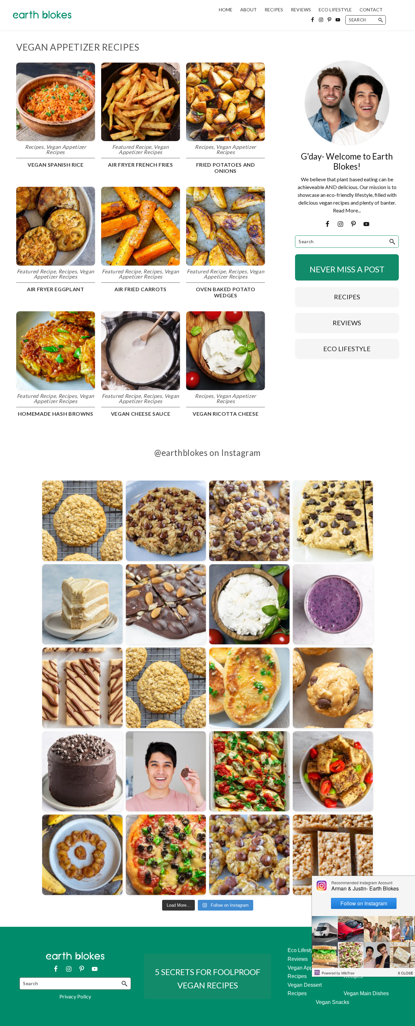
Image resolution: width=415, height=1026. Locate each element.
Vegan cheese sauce (141, 414)
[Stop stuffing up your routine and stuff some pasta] (249, 771)
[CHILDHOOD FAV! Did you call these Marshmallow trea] (333, 855)
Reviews (298, 959)
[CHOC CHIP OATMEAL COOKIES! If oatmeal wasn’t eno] (249, 521)
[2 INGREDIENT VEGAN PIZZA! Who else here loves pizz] (166, 855)
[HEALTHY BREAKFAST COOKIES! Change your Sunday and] (82, 521)
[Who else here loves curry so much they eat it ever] (249, 688)
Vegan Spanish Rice (56, 164)
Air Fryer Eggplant (55, 289)
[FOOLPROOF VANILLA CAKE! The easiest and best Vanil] (82, 604)
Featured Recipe (131, 147)
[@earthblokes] (207, 469)
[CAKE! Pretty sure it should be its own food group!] (82, 771)
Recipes (34, 147)
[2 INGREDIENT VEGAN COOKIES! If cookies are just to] (249, 855)
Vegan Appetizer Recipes (66, 149)
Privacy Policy (75, 996)
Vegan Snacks (332, 1002)
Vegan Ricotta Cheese (225, 414)
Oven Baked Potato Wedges (225, 292)
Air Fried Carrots (140, 289)
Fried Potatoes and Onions (225, 167)
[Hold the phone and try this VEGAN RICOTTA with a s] (249, 604)
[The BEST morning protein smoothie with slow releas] (333, 604)
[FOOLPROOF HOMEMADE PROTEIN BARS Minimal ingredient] (82, 688)
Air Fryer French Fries (140, 164)
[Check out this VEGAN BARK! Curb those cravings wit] (166, 604)
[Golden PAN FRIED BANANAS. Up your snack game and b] (82, 855)
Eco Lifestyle (302, 950)
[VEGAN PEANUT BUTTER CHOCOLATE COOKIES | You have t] (166, 771)
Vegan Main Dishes (366, 993)
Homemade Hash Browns (55, 414)
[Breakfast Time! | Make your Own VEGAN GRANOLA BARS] (333, 521)
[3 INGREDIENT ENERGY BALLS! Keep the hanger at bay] (333, 688)
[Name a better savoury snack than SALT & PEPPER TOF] (333, 771)
